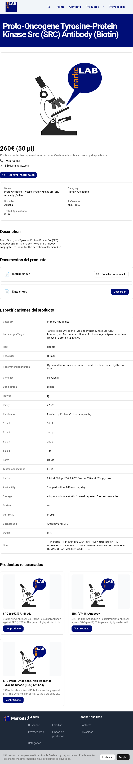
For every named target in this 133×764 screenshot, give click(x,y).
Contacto (75, 6)
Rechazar (107, 757)
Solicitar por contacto (114, 274)
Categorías (34, 743)
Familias (57, 725)
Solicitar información (21, 175)
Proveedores (117, 6)
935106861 (13, 160)
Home (60, 6)
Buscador (33, 725)
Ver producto (13, 628)
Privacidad (87, 732)
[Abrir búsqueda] (49, 7)
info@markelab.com (17, 165)
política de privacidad (58, 758)
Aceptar (123, 757)
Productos (92, 6)
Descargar (120, 291)
